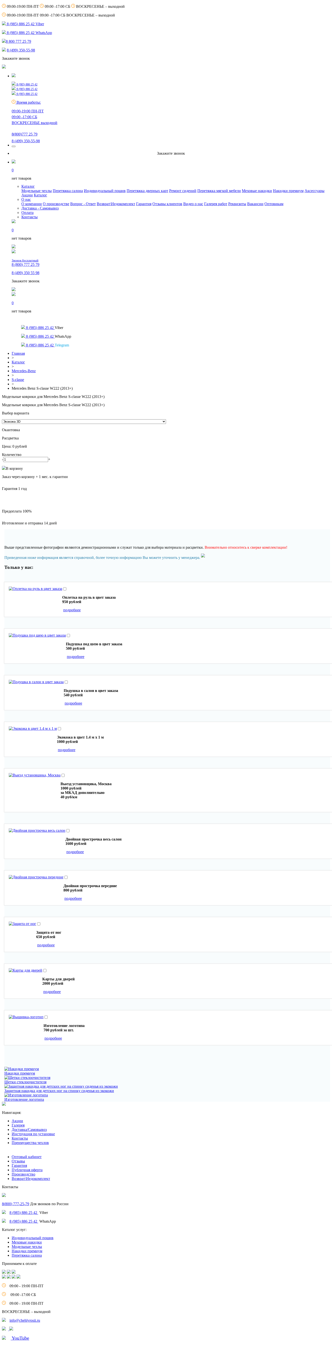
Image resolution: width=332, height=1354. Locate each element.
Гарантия (143, 204)
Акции (27, 195)
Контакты (29, 217)
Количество (11, 455)
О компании (31, 204)
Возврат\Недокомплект (116, 204)
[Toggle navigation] (14, 146)
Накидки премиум (288, 191)
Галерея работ (215, 204)
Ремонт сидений (182, 191)
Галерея (18, 1125)
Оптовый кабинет (27, 1157)
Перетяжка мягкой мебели (219, 191)
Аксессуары (314, 191)
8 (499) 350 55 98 (25, 273)
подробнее (72, 610)
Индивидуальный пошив (105, 191)
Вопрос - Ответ (83, 204)
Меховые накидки (257, 191)
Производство (23, 1174)
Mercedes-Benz (24, 371)
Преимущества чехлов (30, 1143)
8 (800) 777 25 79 (25, 263)
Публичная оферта (27, 1170)
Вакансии (255, 204)
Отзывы (18, 1161)
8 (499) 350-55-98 (21, 50)
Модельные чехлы (36, 191)
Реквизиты (237, 204)
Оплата (27, 212)
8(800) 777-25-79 (15, 1204)
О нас (26, 199)
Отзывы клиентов (167, 204)
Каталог (28, 186)
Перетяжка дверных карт (147, 191)
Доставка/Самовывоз (29, 1129)
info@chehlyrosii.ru (24, 1320)
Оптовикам (273, 204)
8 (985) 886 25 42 (23, 1213)
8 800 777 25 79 (18, 41)
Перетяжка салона (68, 191)
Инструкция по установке (33, 1134)
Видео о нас (193, 204)
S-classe (18, 380)
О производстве (56, 204)
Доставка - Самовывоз (40, 208)
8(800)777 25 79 (24, 134)
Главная (18, 353)
